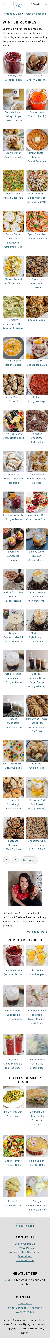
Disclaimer (25, 1256)
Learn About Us (25, 1243)
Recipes (28, 13)
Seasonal (41, 13)
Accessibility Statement (25, 1252)
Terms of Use (25, 1260)
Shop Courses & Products (25, 1307)
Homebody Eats (12, 13)
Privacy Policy (25, 1248)
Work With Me (25, 1312)
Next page (29, 860)
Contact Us (25, 1303)
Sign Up (10, 1280)
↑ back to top (25, 1225)
